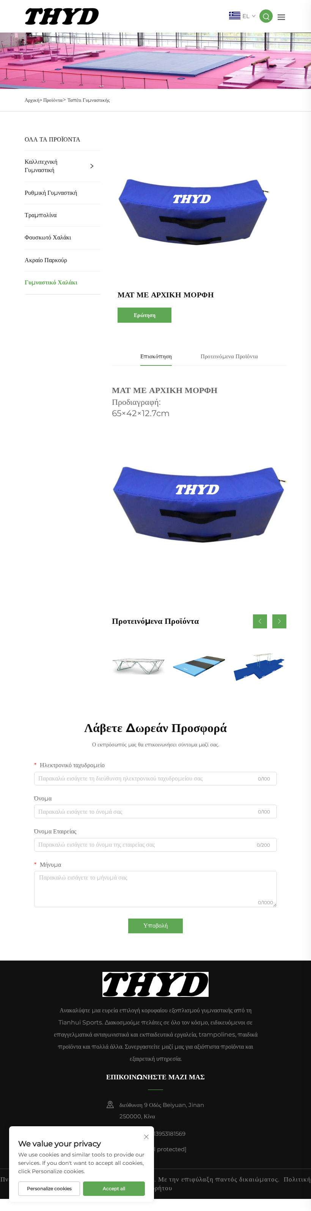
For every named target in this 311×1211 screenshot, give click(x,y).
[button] (260, 621)
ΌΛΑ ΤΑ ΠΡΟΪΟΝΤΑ (52, 139)
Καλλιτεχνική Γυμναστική (41, 166)
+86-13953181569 (162, 1133)
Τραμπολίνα (41, 215)
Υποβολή (155, 925)
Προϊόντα (53, 100)
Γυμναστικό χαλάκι (51, 282)
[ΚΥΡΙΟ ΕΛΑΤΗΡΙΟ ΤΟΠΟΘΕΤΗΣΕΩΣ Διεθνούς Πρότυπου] (138, 666)
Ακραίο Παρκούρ (46, 260)
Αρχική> (34, 100)
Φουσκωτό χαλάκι (48, 237)
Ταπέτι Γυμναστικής (89, 100)
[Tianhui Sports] (62, 15)
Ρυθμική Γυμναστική (51, 192)
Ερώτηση (145, 315)
